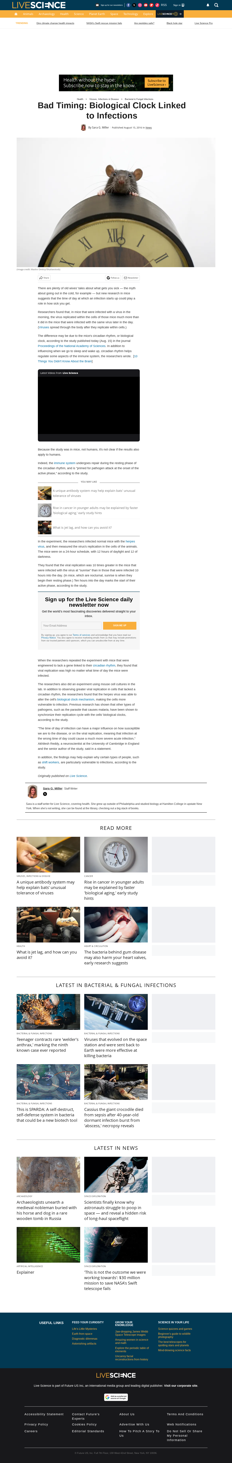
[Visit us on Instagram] (140, 5)
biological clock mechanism (75, 699)
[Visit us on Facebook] (128, 5)
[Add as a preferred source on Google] (116, 1397)
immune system (64, 463)
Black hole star (174, 23)
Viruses (44, 327)
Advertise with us (134, 1424)
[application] (89, 405)
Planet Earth (97, 14)
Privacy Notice (48, 637)
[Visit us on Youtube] (146, 5)
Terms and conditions (185, 1414)
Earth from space (82, 1333)
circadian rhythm (104, 665)
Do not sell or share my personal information (184, 1436)
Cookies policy (84, 1424)
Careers (31, 1431)
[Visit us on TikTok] (157, 5)
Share (46, 277)
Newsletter (133, 277)
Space (114, 14)
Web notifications (182, 1424)
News (149, 127)
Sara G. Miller (100, 127)
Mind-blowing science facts (174, 1350)
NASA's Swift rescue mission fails (104, 23)
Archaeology (47, 14)
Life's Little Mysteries (84, 1328)
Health (64, 14)
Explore (148, 14)
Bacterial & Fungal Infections (139, 99)
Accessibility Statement (44, 1414)
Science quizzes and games (175, 1328)
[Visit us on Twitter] (134, 5)
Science (79, 14)
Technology (130, 14)
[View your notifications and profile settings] (207, 5)
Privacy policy (36, 1424)
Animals (28, 14)
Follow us (115, 277)
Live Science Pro (204, 23)
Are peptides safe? (144, 23)
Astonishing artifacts (84, 1343)
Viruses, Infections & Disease (104, 99)
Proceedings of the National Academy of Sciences (71, 346)
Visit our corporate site (180, 1385)
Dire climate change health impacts (55, 23)
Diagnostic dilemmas (84, 1338)
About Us (127, 1414)
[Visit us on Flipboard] (151, 5)
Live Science (78, 776)
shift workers (50, 762)
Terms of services (82, 635)
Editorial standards (88, 1431)
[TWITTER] (46, 794)
